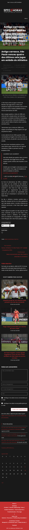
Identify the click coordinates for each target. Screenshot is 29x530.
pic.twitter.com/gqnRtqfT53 (10, 173)
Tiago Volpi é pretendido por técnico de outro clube (14, 327)
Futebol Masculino (8, 67)
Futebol (6, 507)
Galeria (4, 518)
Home (13, 503)
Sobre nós (14, 516)
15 (25, 467)
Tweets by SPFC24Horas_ (7, 448)
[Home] (1, 45)
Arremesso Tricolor (14, 520)
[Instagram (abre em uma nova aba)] (16, 4)
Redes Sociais (22, 522)
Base (22, 507)
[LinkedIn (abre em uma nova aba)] (17, 4)
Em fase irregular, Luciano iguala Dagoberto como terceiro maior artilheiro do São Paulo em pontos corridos (14, 355)
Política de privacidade (19, 518)
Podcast (14, 525)
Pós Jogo (19, 512)
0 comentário (7, 70)
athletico (15, 239)
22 (25, 470)
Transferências (11, 512)
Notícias (14, 505)
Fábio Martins (7, 65)
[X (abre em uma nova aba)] (12, 4)
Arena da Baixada (8, 239)
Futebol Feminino (9, 509)
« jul (2, 482)
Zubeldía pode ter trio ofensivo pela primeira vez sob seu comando (14, 301)
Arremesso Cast (13, 522)
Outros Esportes (19, 509)
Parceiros (9, 518)
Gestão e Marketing (14, 507)
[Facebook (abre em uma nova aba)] (14, 4)
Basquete (4, 522)
